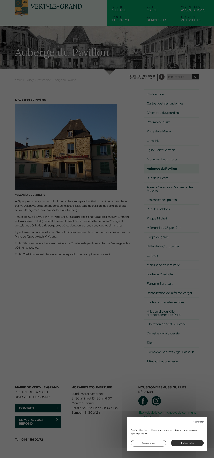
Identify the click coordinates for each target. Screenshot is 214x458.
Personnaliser (148, 443)
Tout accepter (187, 443)
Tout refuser (198, 421)
